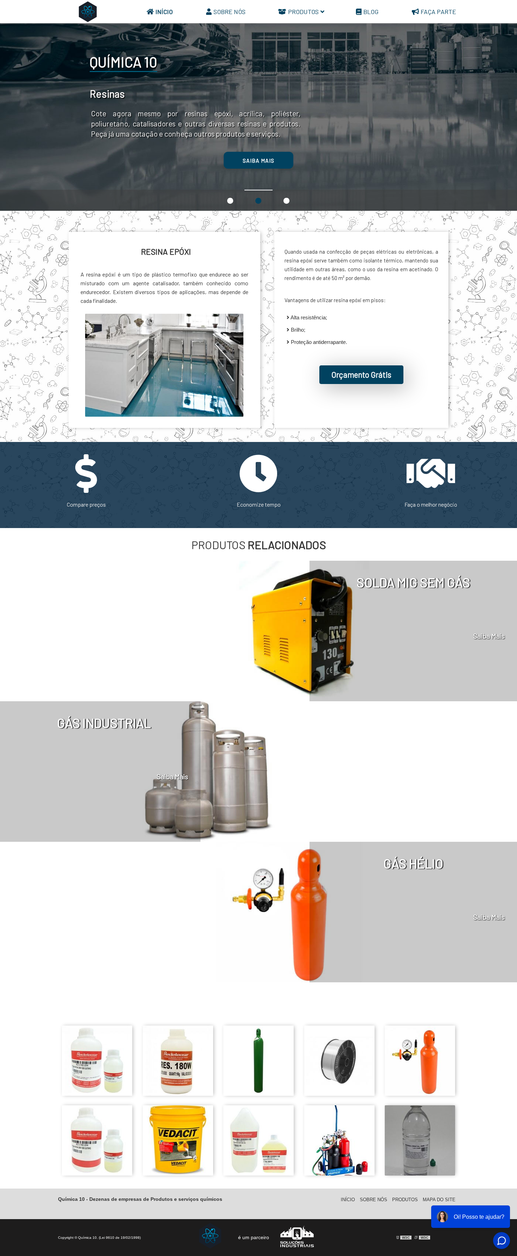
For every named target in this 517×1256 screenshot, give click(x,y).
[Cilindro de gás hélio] (420, 1097)
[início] (88, 11)
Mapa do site (439, 1199)
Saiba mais (307, 160)
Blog (370, 11)
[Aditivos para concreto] (178, 1177)
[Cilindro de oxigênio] (258, 1097)
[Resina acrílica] (178, 1097)
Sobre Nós (229, 11)
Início (164, 11)
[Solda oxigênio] (339, 1177)
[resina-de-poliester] (420, 1177)
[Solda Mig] (339, 1097)
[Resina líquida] (97, 1177)
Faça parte (438, 11)
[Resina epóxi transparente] (258, 1177)
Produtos (303, 11)
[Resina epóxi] (97, 1097)
